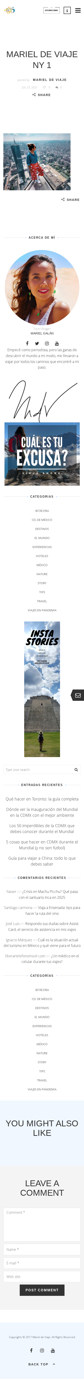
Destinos (42, 529)
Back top (38, 1364)
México (42, 565)
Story (42, 583)
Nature (42, 574)
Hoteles (42, 556)
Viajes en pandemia (42, 610)
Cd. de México (42, 520)
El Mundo (42, 538)
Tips (42, 592)
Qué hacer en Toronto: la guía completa (42, 799)
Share (44, 95)
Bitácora (42, 511)
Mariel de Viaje (50, 80)
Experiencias (42, 547)
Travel (42, 601)
